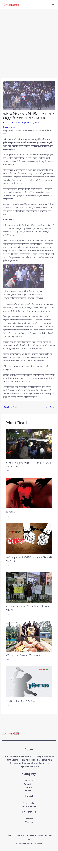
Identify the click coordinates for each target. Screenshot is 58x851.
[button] (53, 733)
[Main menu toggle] (53, 5)
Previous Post (9, 407)
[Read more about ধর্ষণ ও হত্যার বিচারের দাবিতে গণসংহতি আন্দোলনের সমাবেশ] (29, 587)
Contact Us (29, 784)
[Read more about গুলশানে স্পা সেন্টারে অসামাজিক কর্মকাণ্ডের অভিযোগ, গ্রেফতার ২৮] (29, 443)
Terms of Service (29, 806)
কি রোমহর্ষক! (11, 511)
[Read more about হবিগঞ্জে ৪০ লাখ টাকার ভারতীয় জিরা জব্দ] (29, 636)
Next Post (51, 407)
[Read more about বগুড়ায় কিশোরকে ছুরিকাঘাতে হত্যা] (29, 681)
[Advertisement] (29, 40)
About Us (29, 780)
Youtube (29, 822)
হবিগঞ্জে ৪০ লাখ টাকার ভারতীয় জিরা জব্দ (23, 655)
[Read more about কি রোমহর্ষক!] (29, 492)
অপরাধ (8, 470)
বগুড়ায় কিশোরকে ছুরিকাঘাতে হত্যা (20, 700)
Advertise (29, 790)
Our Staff (29, 787)
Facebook (29, 818)
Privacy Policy (29, 803)
